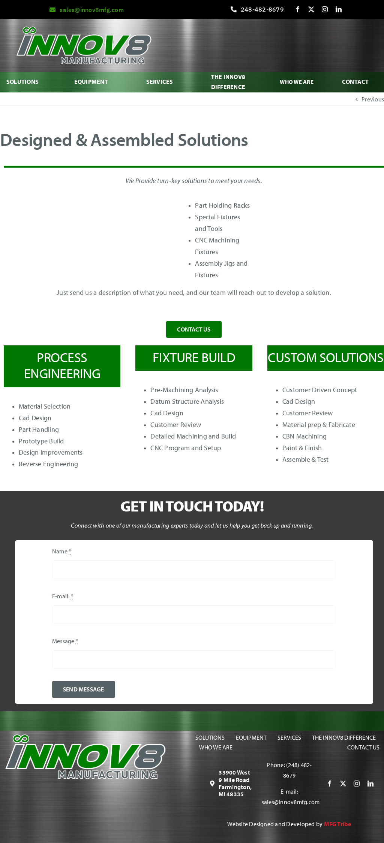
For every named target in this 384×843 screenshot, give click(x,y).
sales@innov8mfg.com (291, 802)
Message (65, 641)
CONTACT (355, 81)
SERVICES (159, 81)
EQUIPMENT (91, 81)
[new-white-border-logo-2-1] (85, 737)
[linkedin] (339, 9)
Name (61, 551)
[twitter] (311, 9)
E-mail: (63, 596)
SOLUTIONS (22, 81)
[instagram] (325, 9)
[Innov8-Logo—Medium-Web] (83, 29)
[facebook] (298, 9)
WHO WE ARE (296, 81)
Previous (373, 99)
